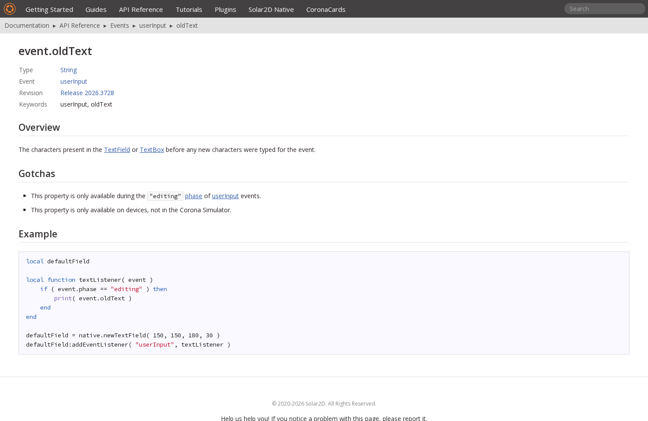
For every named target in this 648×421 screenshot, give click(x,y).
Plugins (225, 9)
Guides (96, 9)
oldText (187, 25)
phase (193, 196)
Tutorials (188, 9)
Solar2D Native (271, 9)
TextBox (152, 149)
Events (119, 25)
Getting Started (49, 9)
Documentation (26, 25)
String (68, 70)
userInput (152, 25)
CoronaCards (326, 9)
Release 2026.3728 (87, 93)
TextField (117, 149)
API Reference (141, 9)
